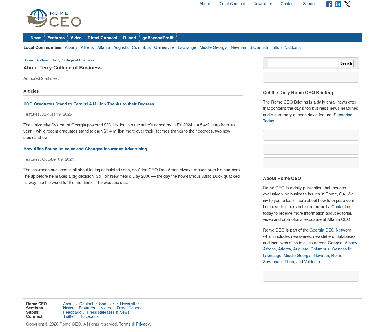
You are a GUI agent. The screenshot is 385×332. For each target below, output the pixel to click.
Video (76, 37)
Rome (336, 255)
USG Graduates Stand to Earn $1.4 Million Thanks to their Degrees (88, 104)
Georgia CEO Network (330, 230)
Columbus (141, 47)
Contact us (341, 206)
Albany (71, 47)
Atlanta (103, 47)
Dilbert (129, 37)
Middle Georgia (213, 47)
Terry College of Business (73, 60)
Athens (87, 47)
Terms (125, 324)
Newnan (238, 47)
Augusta (121, 47)
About (205, 3)
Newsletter (262, 3)
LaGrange (187, 47)
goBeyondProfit (158, 37)
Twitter (69, 316)
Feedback (72, 312)
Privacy (143, 324)
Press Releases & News (108, 312)
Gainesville (164, 47)
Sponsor (310, 3)
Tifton (276, 47)
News (35, 37)
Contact (288, 3)
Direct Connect (231, 3)
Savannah (258, 47)
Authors (42, 60)
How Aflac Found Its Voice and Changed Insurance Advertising (85, 149)
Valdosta (293, 47)
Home (28, 60)
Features (56, 37)
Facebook (90, 316)
